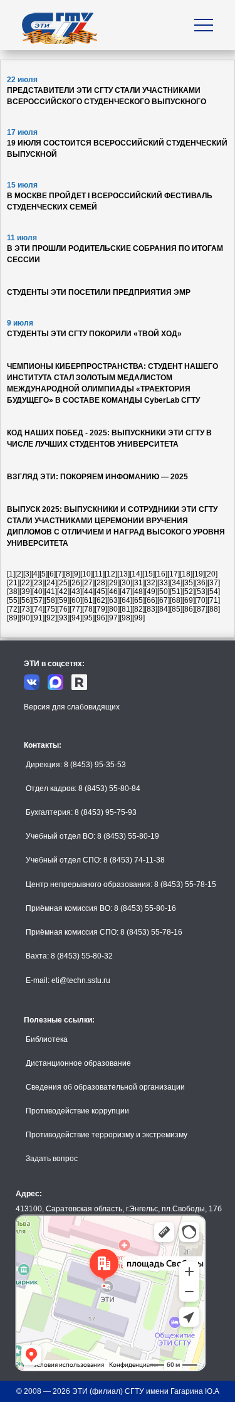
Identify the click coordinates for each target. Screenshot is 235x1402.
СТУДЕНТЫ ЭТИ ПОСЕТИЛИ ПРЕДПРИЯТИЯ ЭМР (99, 292)
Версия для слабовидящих (72, 707)
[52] (188, 591)
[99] (138, 617)
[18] (186, 574)
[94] (76, 617)
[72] (13, 609)
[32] (151, 582)
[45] (101, 591)
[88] (213, 609)
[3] (27, 574)
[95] (88, 617)
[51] (176, 591)
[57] (38, 600)
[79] (101, 609)
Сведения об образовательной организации (105, 1087)
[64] (126, 600)
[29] (113, 582)
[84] (163, 609)
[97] (113, 617)
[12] (111, 574)
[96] (101, 617)
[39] (25, 591)
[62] (101, 600)
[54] (213, 591)
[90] (25, 617)
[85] (176, 609)
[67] (163, 600)
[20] (211, 574)
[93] (63, 617)
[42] (63, 591)
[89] (13, 617)
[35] (188, 582)
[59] (63, 600)
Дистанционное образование (78, 1063)
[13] (123, 574)
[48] (138, 591)
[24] (50, 582)
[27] (88, 582)
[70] (201, 600)
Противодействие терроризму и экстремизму (106, 1134)
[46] (113, 591)
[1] (11, 574)
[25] (63, 582)
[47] (126, 591)
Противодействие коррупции (77, 1111)
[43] (76, 591)
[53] (201, 591)
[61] (88, 600)
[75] (50, 609)
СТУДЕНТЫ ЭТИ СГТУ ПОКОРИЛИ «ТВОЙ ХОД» (94, 333)
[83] (151, 609)
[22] (25, 582)
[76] (63, 609)
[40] (38, 591)
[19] (198, 574)
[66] (151, 600)
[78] (88, 609)
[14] (136, 574)
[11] (99, 574)
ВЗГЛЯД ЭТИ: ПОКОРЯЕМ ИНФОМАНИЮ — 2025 (97, 476)
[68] (176, 600)
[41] (50, 591)
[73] (25, 609)
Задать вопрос (52, 1158)
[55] (13, 600)
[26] (76, 582)
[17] (173, 574)
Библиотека (47, 1039)
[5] (43, 574)
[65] (138, 600)
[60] (76, 600)
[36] (201, 582)
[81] (126, 609)
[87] (201, 609)
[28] (101, 582)
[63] (113, 600)
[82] (138, 609)
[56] (25, 600)
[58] (50, 600)
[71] (213, 600)
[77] (76, 609)
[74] (38, 609)
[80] (113, 609)
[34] (176, 582)
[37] (213, 582)
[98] (126, 617)
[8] (68, 574)
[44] (88, 591)
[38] (13, 591)
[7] (60, 574)
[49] (151, 591)
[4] (35, 574)
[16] (161, 574)
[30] (126, 582)
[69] (188, 600)
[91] (38, 617)
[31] (138, 582)
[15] (148, 574)
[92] (50, 617)
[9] (76, 574)
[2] (19, 574)
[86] (188, 609)
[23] (38, 582)
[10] (86, 574)
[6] (52, 574)
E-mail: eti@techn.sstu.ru (68, 980)
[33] (163, 582)
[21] (13, 582)
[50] (163, 591)
